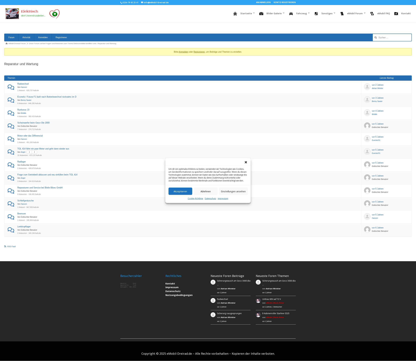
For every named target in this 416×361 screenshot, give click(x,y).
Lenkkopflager (24, 226)
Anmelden (43, 37)
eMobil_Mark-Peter (275, 303)
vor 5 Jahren (378, 124)
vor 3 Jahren (378, 98)
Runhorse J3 (23, 110)
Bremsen (21, 213)
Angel (23, 152)
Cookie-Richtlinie (195, 198)
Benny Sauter (26, 100)
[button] (245, 162)
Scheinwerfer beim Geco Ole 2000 (33, 123)
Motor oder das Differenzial (30, 136)
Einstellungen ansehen (233, 191)
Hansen (24, 87)
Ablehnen (206, 191)
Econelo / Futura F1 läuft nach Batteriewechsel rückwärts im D (46, 97)
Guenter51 (376, 140)
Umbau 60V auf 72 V (271, 299)
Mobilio (23, 113)
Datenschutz (210, 198)
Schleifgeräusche (25, 200)
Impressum (223, 198)
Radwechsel (23, 84)
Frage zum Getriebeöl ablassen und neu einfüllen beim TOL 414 (47, 174)
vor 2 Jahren (378, 85)
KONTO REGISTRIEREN (285, 2)
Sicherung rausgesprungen (229, 313)
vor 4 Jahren (378, 111)
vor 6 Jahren (378, 227)
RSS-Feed (11, 246)
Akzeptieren (180, 191)
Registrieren (61, 37)
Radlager (21, 161)
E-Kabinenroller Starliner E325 (275, 313)
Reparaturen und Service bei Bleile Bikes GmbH (40, 187)
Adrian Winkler (377, 88)
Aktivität (26, 37)
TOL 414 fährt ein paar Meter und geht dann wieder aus (43, 148)
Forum (11, 37)
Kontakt (170, 283)
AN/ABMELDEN (263, 2)
